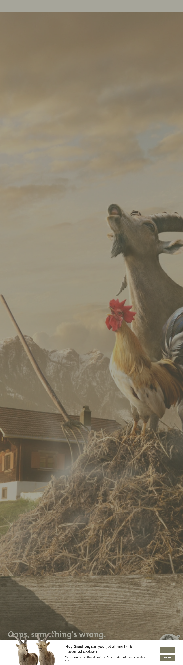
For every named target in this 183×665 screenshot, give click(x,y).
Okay (167, 650)
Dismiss (167, 658)
